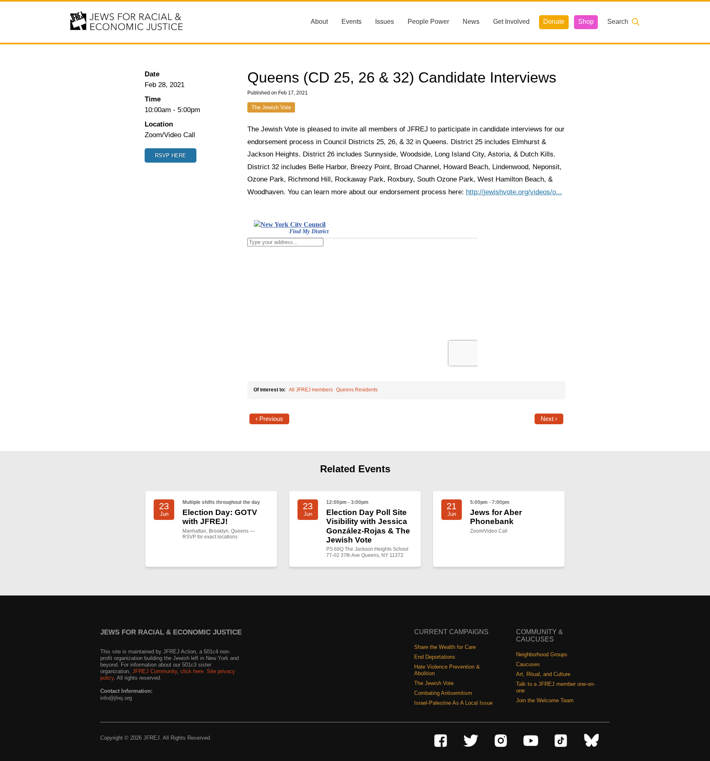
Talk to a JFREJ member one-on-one (555, 687)
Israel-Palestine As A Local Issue (453, 703)
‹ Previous (269, 419)
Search (617, 21)
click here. (192, 671)
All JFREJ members (311, 390)
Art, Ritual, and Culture (543, 674)
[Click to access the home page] (127, 21)
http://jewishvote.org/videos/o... (514, 192)
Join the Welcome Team (545, 700)
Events (351, 21)
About (319, 21)
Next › (549, 419)
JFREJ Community (154, 671)
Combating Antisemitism (443, 693)
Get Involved (511, 21)
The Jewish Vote (271, 107)
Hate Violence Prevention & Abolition (447, 670)
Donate (554, 21)
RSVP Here (170, 155)
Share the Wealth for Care (445, 647)
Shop (586, 21)
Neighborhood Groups (541, 654)
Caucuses (528, 664)
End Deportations (434, 657)
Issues (384, 21)
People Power (428, 21)
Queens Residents (357, 390)
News (471, 21)
